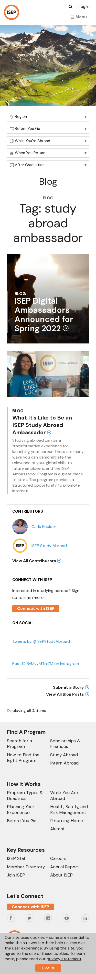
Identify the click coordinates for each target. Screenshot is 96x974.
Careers (58, 858)
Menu (80, 16)
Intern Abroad (64, 763)
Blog (48, 198)
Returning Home (66, 820)
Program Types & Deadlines (25, 795)
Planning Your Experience (20, 809)
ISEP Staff (17, 858)
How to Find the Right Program (23, 757)
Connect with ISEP (36, 608)
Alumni (57, 829)
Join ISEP (16, 875)
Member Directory (26, 867)
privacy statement (64, 958)
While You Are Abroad (64, 795)
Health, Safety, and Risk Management (69, 809)
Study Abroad (64, 755)
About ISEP (61, 875)
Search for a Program (19, 743)
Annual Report (64, 867)
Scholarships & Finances (65, 743)
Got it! (48, 968)
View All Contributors (34, 560)
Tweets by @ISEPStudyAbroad (41, 641)
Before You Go (21, 820)
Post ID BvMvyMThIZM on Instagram (45, 663)
